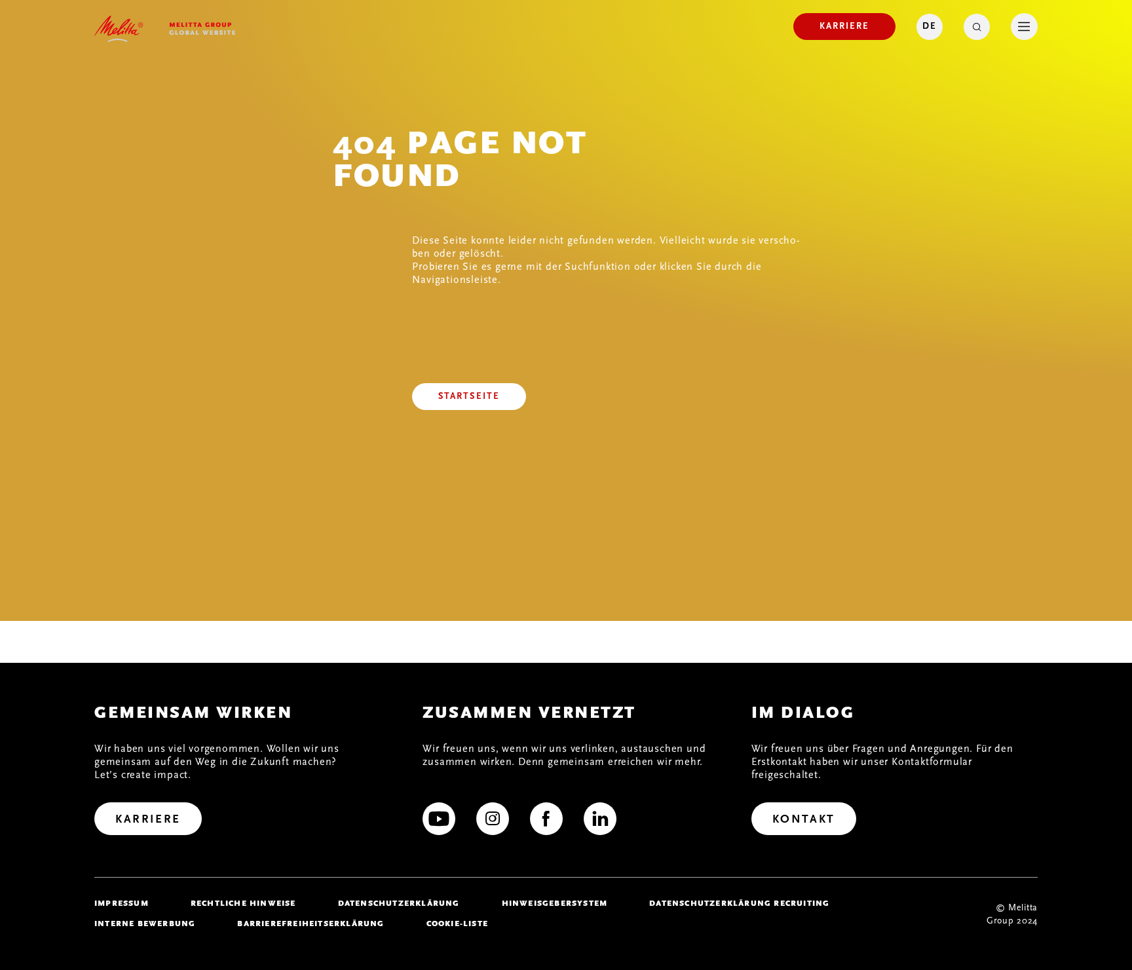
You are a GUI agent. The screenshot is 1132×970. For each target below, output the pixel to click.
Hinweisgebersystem (555, 903)
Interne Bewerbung (144, 923)
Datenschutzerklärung (399, 903)
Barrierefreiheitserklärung (310, 923)
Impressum (121, 903)
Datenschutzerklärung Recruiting (739, 903)
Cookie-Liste (457, 923)
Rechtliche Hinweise (243, 903)
